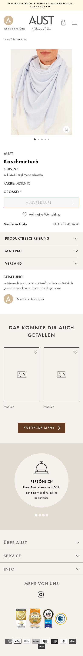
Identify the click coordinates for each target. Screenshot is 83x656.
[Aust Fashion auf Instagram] (41, 594)
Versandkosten (33, 175)
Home (7, 38)
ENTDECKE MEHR (38, 428)
